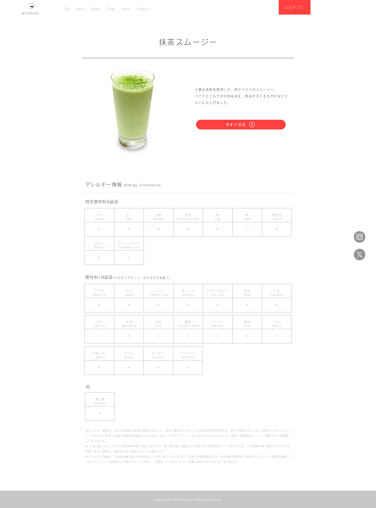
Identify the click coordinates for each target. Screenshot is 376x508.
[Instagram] (359, 237)
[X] (359, 254)
